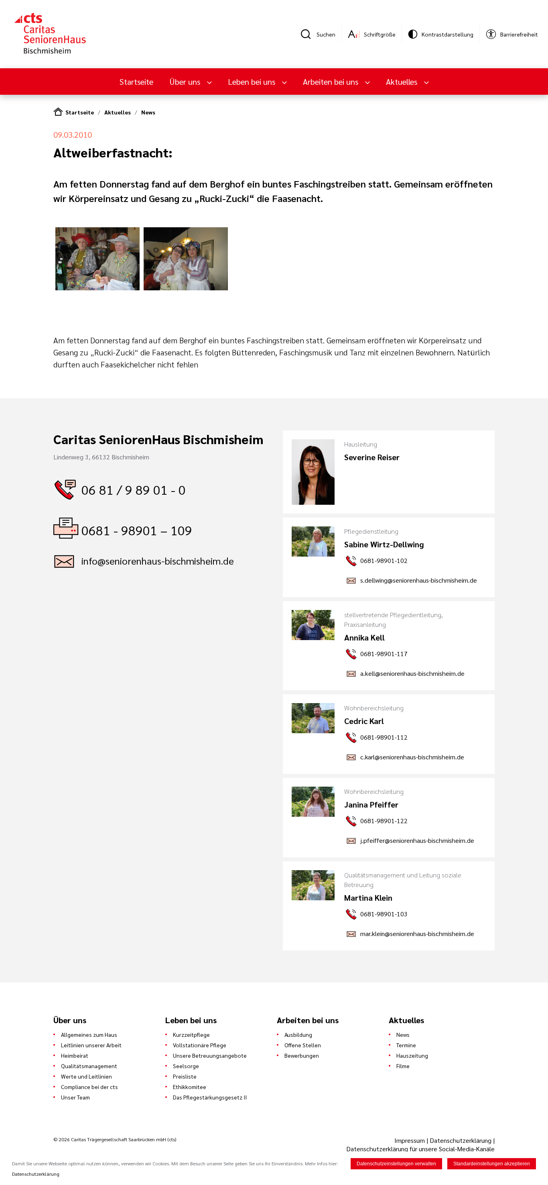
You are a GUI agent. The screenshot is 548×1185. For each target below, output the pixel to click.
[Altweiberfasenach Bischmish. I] (97, 288)
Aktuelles (117, 112)
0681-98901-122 (384, 820)
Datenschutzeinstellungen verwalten (396, 1164)
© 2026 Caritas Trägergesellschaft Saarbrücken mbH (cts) (114, 1139)
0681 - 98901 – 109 (136, 530)
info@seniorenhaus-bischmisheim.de (157, 560)
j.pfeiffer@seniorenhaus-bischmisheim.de (417, 840)
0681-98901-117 (384, 653)
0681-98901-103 (384, 914)
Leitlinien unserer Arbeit (91, 1044)
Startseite (136, 81)
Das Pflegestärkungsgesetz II (210, 1097)
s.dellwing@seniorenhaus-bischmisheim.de (418, 580)
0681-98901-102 (384, 560)
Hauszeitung (412, 1055)
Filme (403, 1065)
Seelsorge (186, 1065)
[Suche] (308, 34)
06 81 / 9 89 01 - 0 (133, 489)
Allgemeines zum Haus (89, 1034)
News (148, 112)
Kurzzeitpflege (191, 1034)
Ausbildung (298, 1034)
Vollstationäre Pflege (199, 1044)
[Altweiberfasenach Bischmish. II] (186, 288)
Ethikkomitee (189, 1086)
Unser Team (75, 1097)
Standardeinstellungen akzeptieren (491, 1164)
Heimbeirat (74, 1055)
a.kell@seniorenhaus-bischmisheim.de (412, 673)
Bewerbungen (301, 1055)
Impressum (410, 1140)
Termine (406, 1044)
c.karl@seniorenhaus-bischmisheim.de (412, 757)
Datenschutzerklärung (460, 1140)
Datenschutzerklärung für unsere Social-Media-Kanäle (420, 1148)
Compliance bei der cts (89, 1086)
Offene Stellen (302, 1044)
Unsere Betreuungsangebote (210, 1055)
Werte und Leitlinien (86, 1076)
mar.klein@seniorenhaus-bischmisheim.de (417, 933)
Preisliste (185, 1076)
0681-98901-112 (384, 737)
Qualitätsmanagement (89, 1065)
